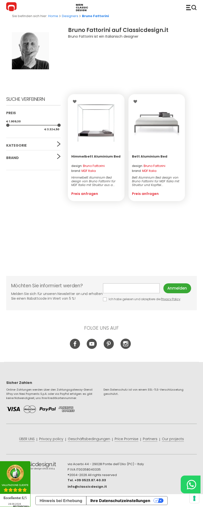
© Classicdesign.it (37, 466)
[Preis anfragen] (96, 122)
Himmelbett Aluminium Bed (96, 156)
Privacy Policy (170, 299)
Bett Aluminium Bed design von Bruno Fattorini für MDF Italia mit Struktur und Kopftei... (155, 181)
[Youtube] (92, 348)
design (88, 166)
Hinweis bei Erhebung (61, 500)
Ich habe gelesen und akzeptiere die (144, 299)
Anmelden (177, 288)
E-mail (133, 288)
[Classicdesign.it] (12, 7)
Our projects (173, 439)
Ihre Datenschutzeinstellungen (120, 500)
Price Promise (126, 439)
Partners (150, 439)
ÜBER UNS (27, 439)
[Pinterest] (108, 348)
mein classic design (82, 7)
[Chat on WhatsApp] (191, 484)
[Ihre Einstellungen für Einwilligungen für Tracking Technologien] (194, 498)
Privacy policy (51, 439)
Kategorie (16, 145)
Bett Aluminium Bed (149, 156)
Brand (12, 157)
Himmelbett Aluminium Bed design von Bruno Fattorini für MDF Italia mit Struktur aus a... (93, 181)
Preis (11, 112)
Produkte (191, 7)
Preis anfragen (84, 193)
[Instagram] (125, 348)
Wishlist (76, 101)
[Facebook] (75, 348)
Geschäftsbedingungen (89, 439)
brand (83, 171)
